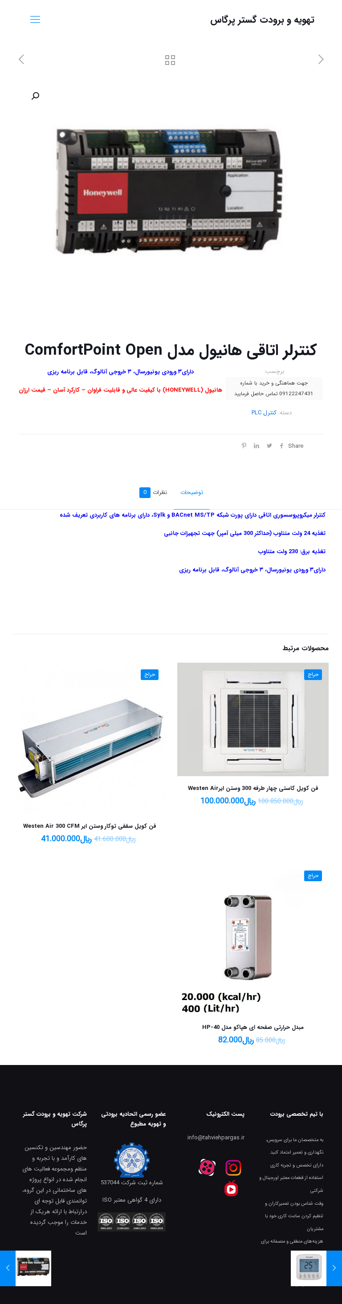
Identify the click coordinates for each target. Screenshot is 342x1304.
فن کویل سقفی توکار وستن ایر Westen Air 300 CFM (89, 826)
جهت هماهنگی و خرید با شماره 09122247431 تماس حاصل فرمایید (274, 388)
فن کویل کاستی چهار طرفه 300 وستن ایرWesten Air (253, 788)
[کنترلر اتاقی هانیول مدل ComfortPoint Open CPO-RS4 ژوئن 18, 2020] (8, 1268)
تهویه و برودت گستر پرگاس (262, 19)
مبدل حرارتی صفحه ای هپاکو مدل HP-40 (253, 1027)
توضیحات (191, 492)
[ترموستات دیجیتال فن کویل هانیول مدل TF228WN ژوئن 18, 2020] (334, 1268)
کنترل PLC (264, 412)
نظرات (155, 492)
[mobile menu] (35, 20)
